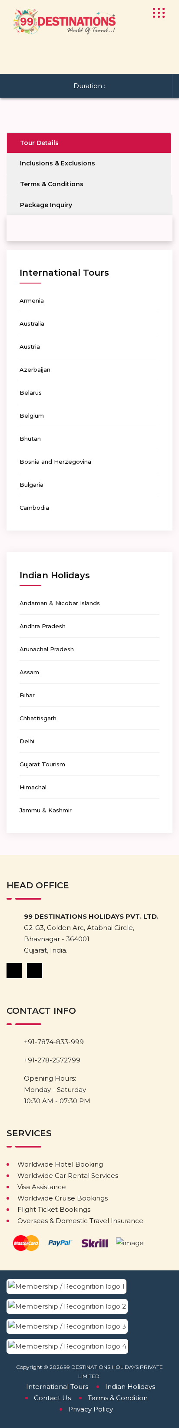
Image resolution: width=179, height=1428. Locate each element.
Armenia (32, 300)
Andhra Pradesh (43, 626)
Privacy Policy (90, 1409)
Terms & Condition (118, 1398)
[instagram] (35, 970)
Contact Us (52, 1398)
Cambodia (34, 507)
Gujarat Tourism (42, 764)
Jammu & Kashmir (46, 810)
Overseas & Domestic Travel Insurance (80, 1221)
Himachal (33, 787)
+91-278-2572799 (52, 1060)
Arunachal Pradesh (47, 649)
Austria (30, 346)
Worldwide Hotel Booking (60, 1164)
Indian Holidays (130, 1386)
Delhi (27, 741)
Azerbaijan (35, 369)
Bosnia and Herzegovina (55, 461)
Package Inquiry (46, 205)
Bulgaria (31, 484)
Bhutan (30, 438)
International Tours (57, 1386)
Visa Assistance (41, 1187)
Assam (29, 672)
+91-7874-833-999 (54, 1042)
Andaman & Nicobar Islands (60, 603)
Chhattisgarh (38, 718)
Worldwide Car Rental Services (67, 1175)
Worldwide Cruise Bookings (62, 1198)
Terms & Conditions (51, 184)
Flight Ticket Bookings (53, 1209)
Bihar (27, 695)
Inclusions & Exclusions (57, 163)
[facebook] (15, 970)
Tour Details (39, 143)
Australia (32, 323)
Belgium (32, 415)
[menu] (156, 13)
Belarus (31, 392)
